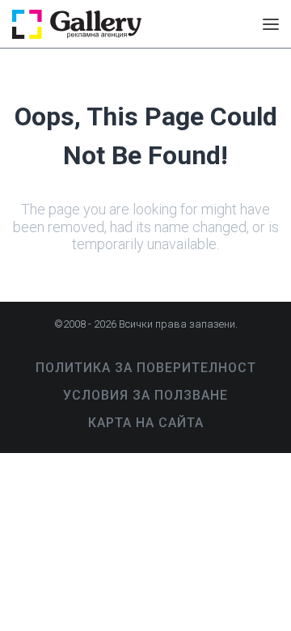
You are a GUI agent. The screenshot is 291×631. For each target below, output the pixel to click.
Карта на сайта (146, 422)
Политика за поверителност (146, 367)
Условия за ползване (145, 395)
